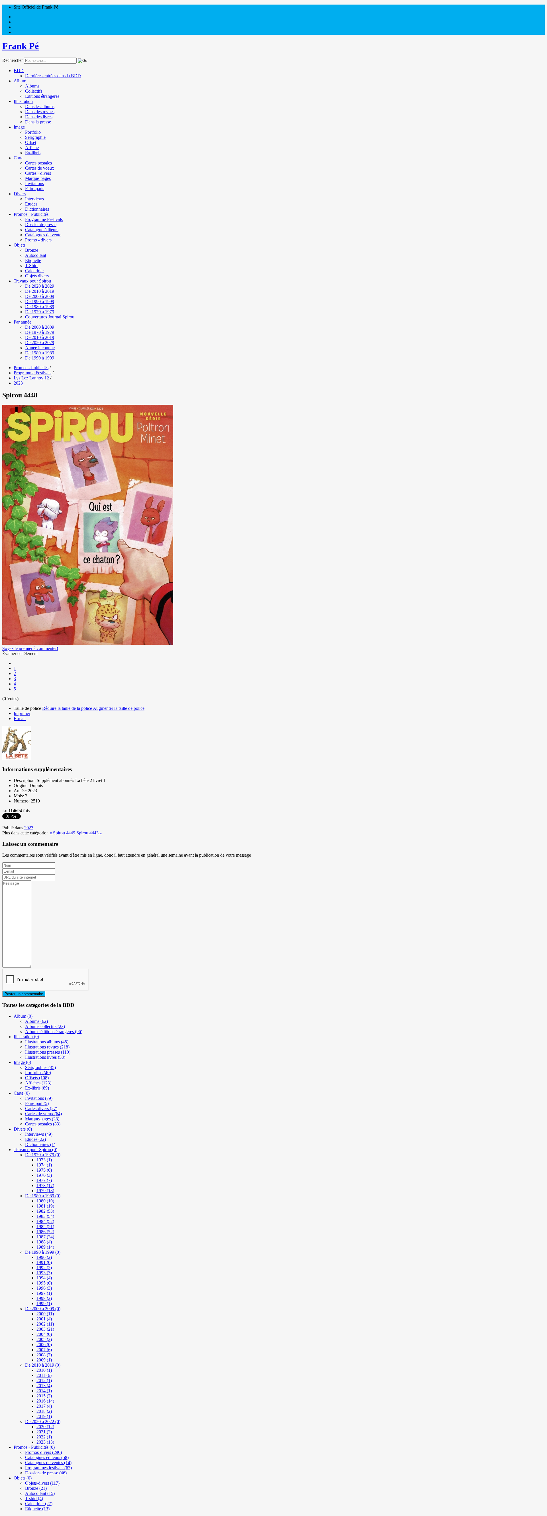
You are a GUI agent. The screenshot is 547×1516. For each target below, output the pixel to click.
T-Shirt (31, 265)
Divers (20, 193)
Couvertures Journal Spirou (49, 316)
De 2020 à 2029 (39, 286)
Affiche (32, 147)
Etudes (31, 204)
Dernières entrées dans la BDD (53, 75)
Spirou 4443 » (89, 832)
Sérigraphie (35, 137)
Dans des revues (39, 111)
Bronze (31, 250)
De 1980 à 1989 (39, 306)
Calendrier (34, 270)
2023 (28, 827)
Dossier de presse (40, 224)
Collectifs (33, 91)
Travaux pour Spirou (32, 281)
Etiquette (33, 260)
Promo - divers (38, 239)
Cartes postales (38, 162)
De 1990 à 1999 (39, 301)
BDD (19, 70)
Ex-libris (32, 152)
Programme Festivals (44, 219)
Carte (18, 157)
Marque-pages (38, 178)
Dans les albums (39, 106)
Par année (22, 322)
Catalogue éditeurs (41, 229)
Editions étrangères (42, 96)
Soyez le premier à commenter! (30, 648)
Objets (19, 245)
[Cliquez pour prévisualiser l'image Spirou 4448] (87, 643)
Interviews (34, 198)
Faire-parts (34, 188)
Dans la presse (38, 121)
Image (19, 127)
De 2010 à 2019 (39, 291)
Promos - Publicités (31, 214)
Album (20, 80)
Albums (32, 86)
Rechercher (12, 60)
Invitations (34, 183)
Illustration (23, 101)
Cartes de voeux (39, 168)
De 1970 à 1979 (39, 311)
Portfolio (33, 132)
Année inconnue (40, 347)
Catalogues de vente (43, 234)
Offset (30, 142)
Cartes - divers (38, 173)
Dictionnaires (37, 209)
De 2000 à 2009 (39, 296)
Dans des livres (38, 116)
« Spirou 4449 (62, 832)
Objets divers (37, 275)
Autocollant (35, 255)
